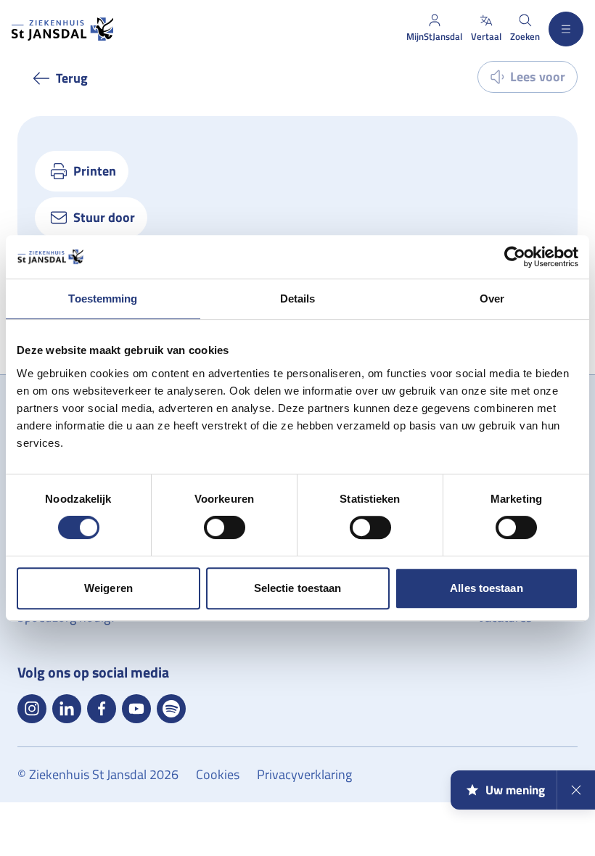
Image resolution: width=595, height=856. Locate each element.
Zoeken (525, 36)
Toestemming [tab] (102, 298)
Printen (94, 171)
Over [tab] (492, 298)
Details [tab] (298, 298)
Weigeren (108, 588)
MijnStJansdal (434, 36)
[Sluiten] (576, 790)
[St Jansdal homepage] (62, 29)
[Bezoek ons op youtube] (136, 708)
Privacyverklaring (304, 774)
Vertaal (486, 36)
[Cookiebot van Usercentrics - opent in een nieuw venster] (514, 257)
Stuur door (104, 217)
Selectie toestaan (298, 588)
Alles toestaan (486, 588)
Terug (72, 78)
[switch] (224, 527)
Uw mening (515, 790)
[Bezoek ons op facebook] (101, 708)
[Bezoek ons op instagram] (31, 708)
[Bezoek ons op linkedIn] (66, 708)
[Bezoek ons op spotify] (171, 708)
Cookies (217, 774)
